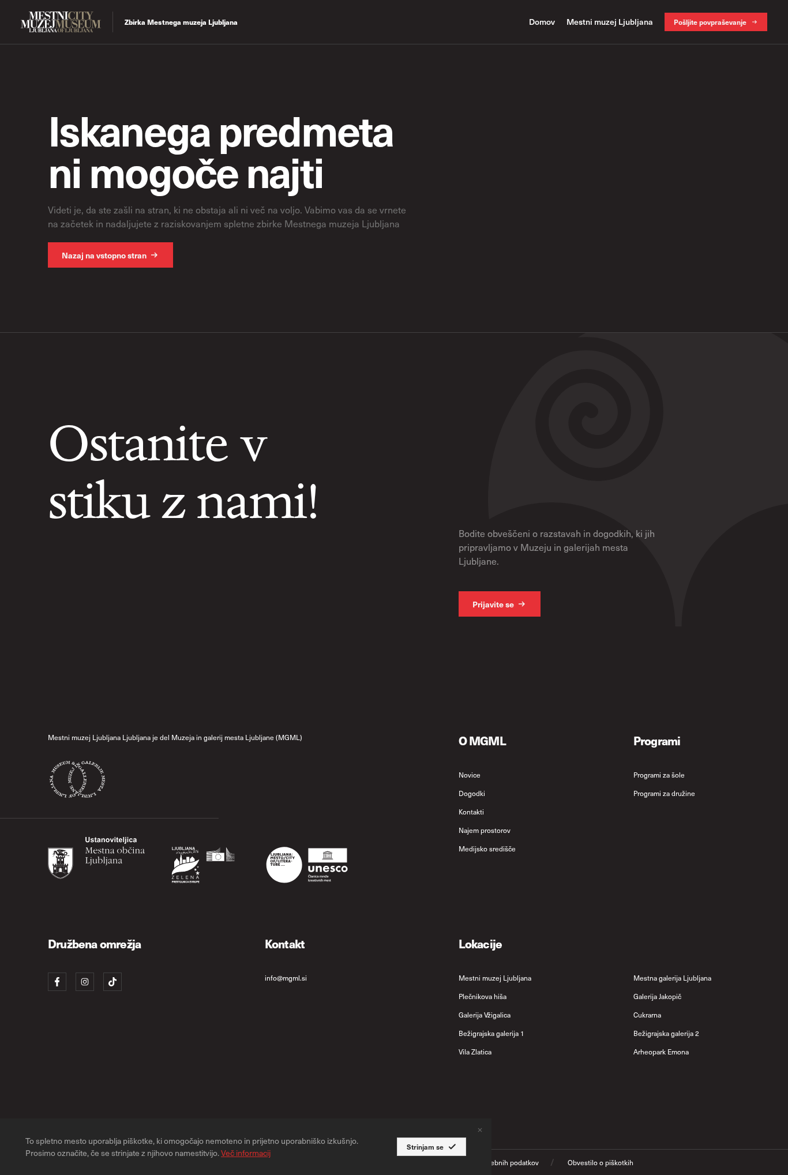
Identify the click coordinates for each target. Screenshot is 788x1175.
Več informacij (246, 1152)
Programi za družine (664, 793)
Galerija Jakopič (657, 996)
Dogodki (472, 793)
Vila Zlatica (475, 1051)
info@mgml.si (286, 977)
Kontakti (471, 811)
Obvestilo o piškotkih (600, 1162)
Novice (470, 774)
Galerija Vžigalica (485, 1014)
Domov (542, 21)
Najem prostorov (485, 830)
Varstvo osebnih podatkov (499, 1162)
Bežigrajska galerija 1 (491, 1033)
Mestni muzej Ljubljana (609, 21)
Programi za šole (659, 774)
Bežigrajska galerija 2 (666, 1033)
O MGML (482, 740)
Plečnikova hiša (482, 996)
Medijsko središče (487, 848)
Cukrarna (647, 1014)
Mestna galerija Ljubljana (672, 977)
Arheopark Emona (661, 1051)
